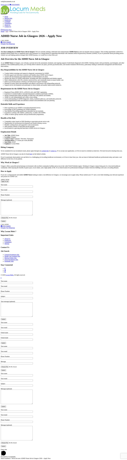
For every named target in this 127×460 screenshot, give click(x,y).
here (30, 154)
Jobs (7, 31)
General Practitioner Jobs (11, 254)
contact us (53, 151)
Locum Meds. (10, 275)
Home (6, 16)
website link (45, 151)
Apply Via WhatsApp (8, 44)
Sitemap (6, 243)
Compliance (8, 23)
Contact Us (7, 26)
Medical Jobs (8, 18)
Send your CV (5, 4)
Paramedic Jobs (9, 261)
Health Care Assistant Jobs (12, 256)
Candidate (7, 21)
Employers (7, 20)
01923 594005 (6, 42)
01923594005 (15, 4)
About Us (7, 25)
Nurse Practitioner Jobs (11, 259)
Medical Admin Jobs (10, 258)
